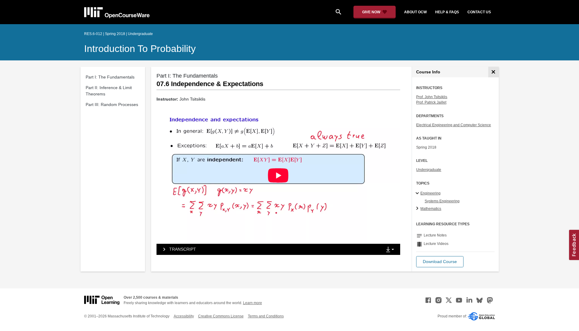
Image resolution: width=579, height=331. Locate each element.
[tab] (269, 249)
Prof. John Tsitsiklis (431, 97)
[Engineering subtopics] (418, 194)
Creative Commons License (221, 316)
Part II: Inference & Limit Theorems (109, 90)
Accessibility (184, 316)
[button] (440, 261)
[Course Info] (493, 72)
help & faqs (447, 12)
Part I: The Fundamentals (110, 77)
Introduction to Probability (140, 48)
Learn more (252, 303)
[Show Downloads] (391, 249)
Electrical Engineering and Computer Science (453, 125)
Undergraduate (428, 170)
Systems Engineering (442, 201)
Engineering (430, 193)
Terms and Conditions (266, 316)
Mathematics (430, 209)
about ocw (415, 12)
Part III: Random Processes (112, 104)
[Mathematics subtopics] (418, 209)
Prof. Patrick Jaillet (431, 102)
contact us (479, 12)
